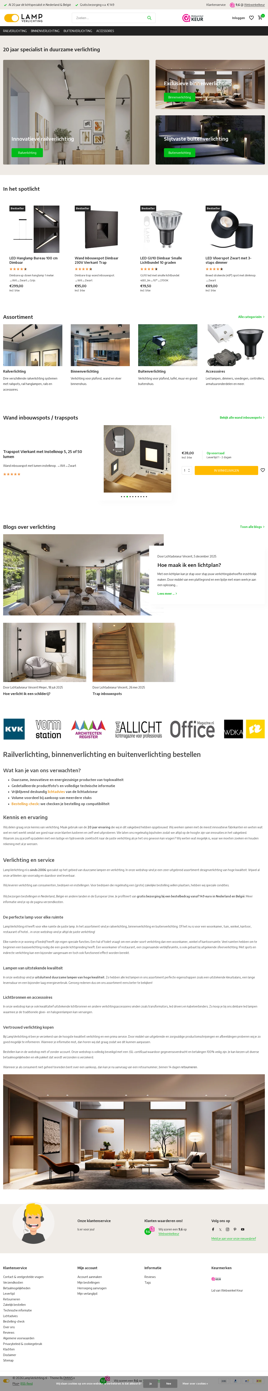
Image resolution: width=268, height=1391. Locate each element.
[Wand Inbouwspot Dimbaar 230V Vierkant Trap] (101, 229)
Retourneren (11, 1299)
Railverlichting (15, 31)
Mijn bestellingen (88, 1282)
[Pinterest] (235, 1229)
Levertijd (9, 1293)
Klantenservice (216, 4)
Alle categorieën (250, 317)
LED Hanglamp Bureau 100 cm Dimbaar (33, 260)
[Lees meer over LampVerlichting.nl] (134, 728)
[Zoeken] (149, 18)
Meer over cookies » (195, 1383)
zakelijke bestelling (157, 885)
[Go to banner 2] (210, 84)
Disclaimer (9, 1355)
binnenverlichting (139, 926)
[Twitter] (220, 1229)
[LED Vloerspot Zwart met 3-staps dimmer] (232, 229)
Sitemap (8, 1360)
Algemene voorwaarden (18, 1338)
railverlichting (118, 926)
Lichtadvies (10, 1316)
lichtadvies (56, 792)
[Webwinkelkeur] (192, 17)
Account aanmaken (89, 1277)
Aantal (188, 470)
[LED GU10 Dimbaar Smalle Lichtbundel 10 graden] (166, 229)
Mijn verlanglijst (87, 1293)
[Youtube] (242, 1229)
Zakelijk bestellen (14, 1304)
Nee (168, 1383)
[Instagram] (227, 1229)
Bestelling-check (25, 804)
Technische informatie (17, 1310)
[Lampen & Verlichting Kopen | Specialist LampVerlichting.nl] (24, 17)
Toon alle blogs (251, 527)
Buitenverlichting (78, 31)
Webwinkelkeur (254, 4)
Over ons (9, 1327)
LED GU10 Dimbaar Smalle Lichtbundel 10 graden (161, 260)
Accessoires (105, 31)
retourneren (189, 1067)
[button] (121, 496)
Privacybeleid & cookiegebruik (22, 1344)
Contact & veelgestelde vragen (23, 1277)
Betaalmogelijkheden (16, 1288)
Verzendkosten (13, 1282)
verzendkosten (53, 902)
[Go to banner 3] (210, 140)
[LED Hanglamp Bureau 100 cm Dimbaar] (35, 229)
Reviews (8, 1332)
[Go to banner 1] (76, 112)
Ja (150, 1383)
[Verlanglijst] (251, 17)
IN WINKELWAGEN (226, 470)
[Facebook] (213, 1229)
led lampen (250, 1006)
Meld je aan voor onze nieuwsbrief (233, 1238)
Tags (147, 1282)
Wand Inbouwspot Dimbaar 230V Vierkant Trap (97, 260)
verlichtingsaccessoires (116, 1006)
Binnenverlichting (45, 31)
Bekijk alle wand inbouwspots (241, 417)
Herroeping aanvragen (92, 1288)
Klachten (9, 1349)
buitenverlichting (167, 926)
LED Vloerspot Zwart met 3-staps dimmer (228, 260)
